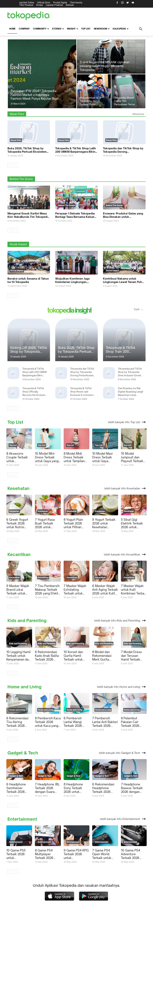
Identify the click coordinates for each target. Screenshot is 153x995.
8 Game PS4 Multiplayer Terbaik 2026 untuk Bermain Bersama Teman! (46, 854)
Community (39, 28)
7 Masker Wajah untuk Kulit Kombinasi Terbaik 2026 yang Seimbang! (134, 589)
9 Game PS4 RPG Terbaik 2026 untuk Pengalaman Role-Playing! (76, 854)
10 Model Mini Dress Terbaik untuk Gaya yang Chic (47, 457)
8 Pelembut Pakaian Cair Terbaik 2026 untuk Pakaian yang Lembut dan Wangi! (133, 722)
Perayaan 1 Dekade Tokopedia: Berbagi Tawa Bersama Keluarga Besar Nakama (76, 215)
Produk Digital (60, 2)
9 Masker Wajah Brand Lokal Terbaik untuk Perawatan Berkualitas (17, 589)
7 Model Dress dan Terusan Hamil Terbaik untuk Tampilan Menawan (131, 655)
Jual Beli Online (26, 2)
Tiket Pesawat (26, 5)
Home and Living (24, 686)
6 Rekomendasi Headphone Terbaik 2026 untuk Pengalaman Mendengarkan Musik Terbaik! (103, 788)
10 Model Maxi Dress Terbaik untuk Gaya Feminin (102, 457)
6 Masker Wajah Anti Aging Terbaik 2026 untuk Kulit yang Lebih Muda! (105, 589)
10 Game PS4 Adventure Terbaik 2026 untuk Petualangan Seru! (134, 854)
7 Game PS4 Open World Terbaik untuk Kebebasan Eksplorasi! (101, 854)
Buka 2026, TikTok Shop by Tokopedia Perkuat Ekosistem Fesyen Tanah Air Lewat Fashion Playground (28, 150)
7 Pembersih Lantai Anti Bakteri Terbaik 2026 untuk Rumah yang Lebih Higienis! (105, 722)
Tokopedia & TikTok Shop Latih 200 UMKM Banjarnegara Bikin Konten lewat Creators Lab (75, 150)
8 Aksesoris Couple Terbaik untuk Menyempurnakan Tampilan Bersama (19, 457)
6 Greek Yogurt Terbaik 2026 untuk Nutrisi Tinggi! (17, 523)
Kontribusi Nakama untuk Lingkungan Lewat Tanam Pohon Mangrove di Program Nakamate (124, 280)
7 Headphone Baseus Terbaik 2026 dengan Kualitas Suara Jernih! (132, 788)
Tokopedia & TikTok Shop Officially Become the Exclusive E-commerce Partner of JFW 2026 (35, 392)
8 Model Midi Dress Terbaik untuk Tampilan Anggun (74, 457)
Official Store (43, 2)
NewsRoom (100, 28)
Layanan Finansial (54, 5)
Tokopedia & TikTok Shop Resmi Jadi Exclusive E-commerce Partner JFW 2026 (82, 392)
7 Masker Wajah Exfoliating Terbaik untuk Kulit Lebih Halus (75, 589)
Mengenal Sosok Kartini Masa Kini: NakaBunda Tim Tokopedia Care (28, 215)
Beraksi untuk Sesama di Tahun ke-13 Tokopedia (28, 280)
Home (12, 28)
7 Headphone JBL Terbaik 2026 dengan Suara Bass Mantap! (47, 788)
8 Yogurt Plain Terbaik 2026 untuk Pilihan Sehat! (73, 523)
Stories (56, 28)
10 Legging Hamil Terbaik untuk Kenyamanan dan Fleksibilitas (18, 655)
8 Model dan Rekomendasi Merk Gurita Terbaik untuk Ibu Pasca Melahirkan (104, 655)
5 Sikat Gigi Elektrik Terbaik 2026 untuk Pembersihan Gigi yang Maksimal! (133, 523)
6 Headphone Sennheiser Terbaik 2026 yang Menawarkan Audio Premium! (19, 788)
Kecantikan (19, 554)
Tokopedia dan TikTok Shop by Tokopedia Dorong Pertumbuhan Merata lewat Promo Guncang (123, 150)
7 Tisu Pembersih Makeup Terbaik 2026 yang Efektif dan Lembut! (47, 589)
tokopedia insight (69, 310)
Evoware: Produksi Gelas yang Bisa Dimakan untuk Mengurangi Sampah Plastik (123, 215)
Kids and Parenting (26, 620)
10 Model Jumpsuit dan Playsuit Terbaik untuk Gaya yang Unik (133, 457)
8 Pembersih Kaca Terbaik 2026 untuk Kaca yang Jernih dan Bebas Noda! (48, 722)
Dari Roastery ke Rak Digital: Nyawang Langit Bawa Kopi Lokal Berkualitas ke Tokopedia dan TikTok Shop (130, 392)
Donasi (39, 5)
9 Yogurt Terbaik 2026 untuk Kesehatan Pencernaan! (103, 523)
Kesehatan (18, 488)
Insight (71, 28)
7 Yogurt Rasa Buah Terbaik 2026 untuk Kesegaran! (45, 523)
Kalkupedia (119, 28)
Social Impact (18, 244)
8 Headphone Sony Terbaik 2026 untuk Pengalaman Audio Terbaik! (74, 788)
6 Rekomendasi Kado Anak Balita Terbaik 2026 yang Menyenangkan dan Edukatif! (47, 655)
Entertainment (22, 819)
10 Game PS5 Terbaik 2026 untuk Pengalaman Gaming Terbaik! (17, 854)
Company (24, 28)
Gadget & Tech (22, 752)
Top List (85, 28)
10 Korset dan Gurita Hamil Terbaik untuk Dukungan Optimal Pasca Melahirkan (74, 655)
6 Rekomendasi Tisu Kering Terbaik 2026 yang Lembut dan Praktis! (18, 722)
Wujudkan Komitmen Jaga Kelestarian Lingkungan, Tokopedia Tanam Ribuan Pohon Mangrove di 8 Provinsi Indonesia (76, 280)
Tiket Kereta (76, 2)
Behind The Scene (21, 178)
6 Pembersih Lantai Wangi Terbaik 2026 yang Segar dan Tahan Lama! (75, 722)
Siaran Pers (17, 114)
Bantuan (70, 5)
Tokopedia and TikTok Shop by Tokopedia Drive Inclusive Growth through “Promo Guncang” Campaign (130, 372)
